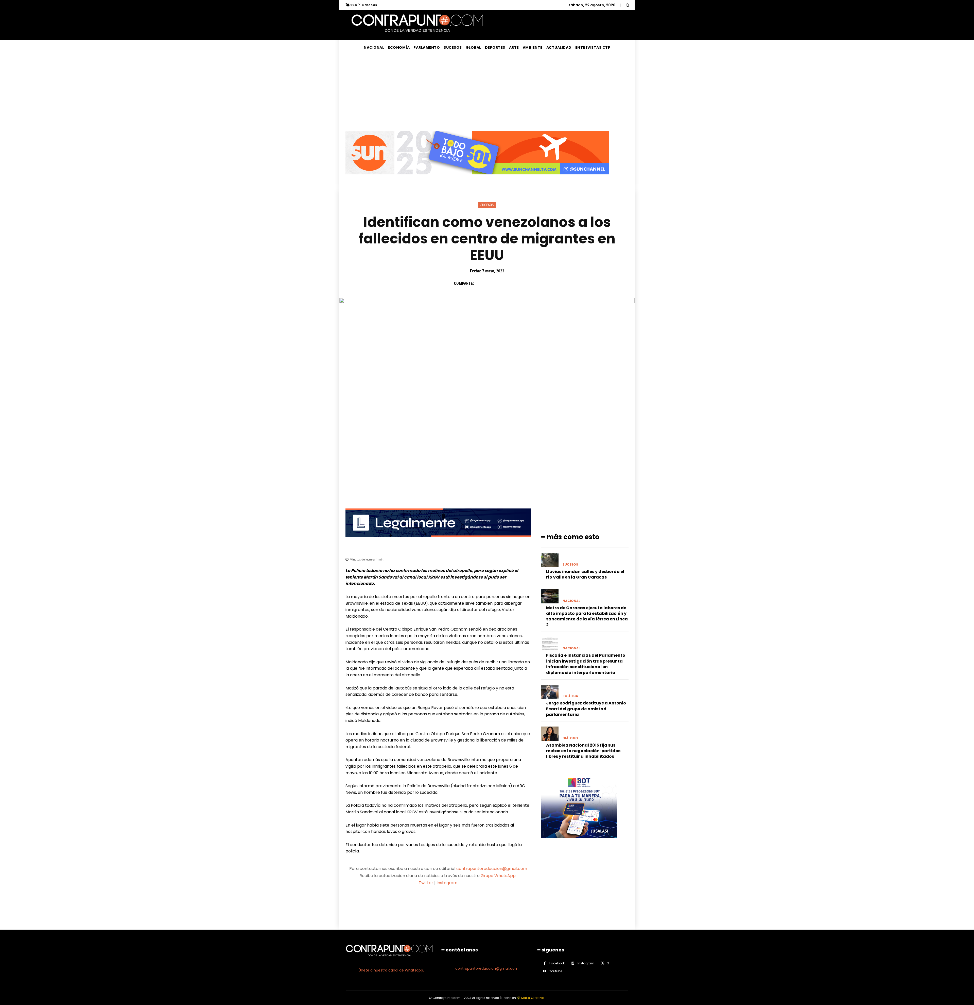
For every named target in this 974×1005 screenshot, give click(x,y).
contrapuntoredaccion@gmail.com (491, 868)
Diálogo (570, 738)
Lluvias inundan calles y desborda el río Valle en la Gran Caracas (585, 574)
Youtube (555, 971)
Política (570, 696)
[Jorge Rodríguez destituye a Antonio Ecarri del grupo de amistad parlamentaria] (550, 692)
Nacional (571, 600)
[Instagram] (573, 963)
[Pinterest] (503, 283)
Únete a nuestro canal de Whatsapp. (391, 970)
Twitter (426, 883)
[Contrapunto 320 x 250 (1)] (579, 842)
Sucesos (487, 205)
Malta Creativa (532, 998)
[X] (492, 283)
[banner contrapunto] (438, 540)
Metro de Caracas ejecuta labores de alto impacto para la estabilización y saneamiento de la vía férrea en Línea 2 (587, 616)
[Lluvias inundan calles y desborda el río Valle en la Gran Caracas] (550, 560)
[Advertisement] (487, 93)
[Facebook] (480, 283)
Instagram (447, 883)
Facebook (557, 963)
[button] (627, 5)
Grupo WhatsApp (499, 876)
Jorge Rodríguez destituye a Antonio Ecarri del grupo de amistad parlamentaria (586, 708)
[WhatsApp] (515, 283)
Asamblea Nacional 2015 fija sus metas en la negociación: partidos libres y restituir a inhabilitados (583, 751)
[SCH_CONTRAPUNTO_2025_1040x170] (477, 178)
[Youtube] (545, 971)
